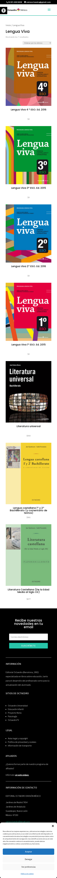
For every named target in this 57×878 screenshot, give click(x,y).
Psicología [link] (12, 716)
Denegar (28, 859)
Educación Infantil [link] (16, 709)
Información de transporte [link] (20, 745)
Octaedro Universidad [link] (18, 705)
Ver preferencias (28, 867)
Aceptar (28, 851)
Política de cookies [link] (27, 874)
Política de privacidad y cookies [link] (22, 742)
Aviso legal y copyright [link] (18, 738)
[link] (3, 10)
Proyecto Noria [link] (14, 712)
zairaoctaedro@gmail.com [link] (18, 821)
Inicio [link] (8, 25)
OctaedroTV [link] (13, 720)
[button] (52, 826)
